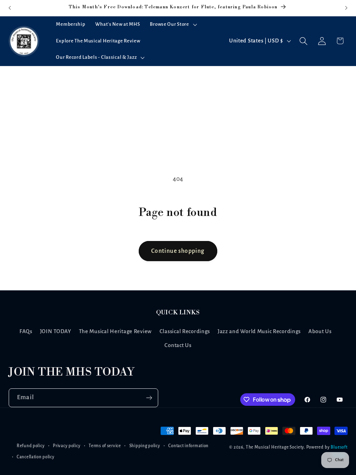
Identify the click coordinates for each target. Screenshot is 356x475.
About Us (320, 331)
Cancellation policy (36, 456)
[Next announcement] (346, 8)
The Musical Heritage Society (275, 447)
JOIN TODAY (55, 331)
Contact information (188, 445)
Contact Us (177, 345)
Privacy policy (66, 445)
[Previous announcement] (9, 8)
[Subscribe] (149, 398)
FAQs (25, 331)
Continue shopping (177, 251)
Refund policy (30, 445)
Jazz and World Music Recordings (259, 331)
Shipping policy (144, 445)
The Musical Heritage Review (115, 331)
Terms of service (105, 445)
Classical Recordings (185, 331)
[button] (172, 24)
